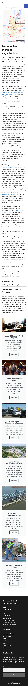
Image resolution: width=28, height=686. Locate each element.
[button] (26, 6)
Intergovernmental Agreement (10, 194)
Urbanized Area (9, 281)
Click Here (14, 354)
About (5, 638)
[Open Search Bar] (25, 2)
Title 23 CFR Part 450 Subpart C (12, 111)
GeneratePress (16, 683)
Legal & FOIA (7, 645)
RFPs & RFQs (7, 636)
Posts (4, 647)
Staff (4, 643)
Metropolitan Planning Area (12, 285)
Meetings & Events (8, 634)
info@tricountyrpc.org (9, 624)
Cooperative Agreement (8, 167)
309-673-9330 (11, 623)
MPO (4, 641)
